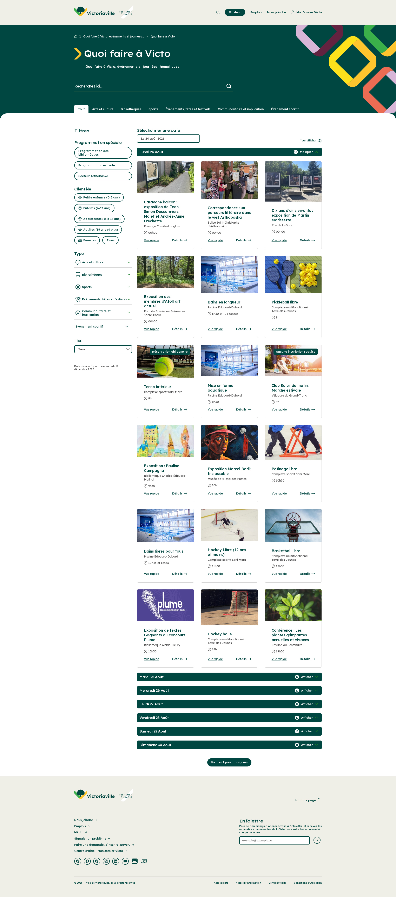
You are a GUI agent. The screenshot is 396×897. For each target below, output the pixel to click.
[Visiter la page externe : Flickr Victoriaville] (134, 862)
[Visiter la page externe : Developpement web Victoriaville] (144, 862)
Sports (153, 109)
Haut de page (305, 800)
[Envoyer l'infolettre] (317, 840)
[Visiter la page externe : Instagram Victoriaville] (106, 862)
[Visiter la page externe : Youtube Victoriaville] (125, 862)
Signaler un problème (90, 838)
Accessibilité (221, 882)
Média (79, 832)
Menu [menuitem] (237, 12)
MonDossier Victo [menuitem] (309, 12)
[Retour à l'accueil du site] (76, 36)
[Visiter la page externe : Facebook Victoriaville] (77, 862)
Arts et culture (102, 109)
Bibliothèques (131, 109)
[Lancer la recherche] (229, 86)
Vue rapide (151, 240)
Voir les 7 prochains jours (229, 762)
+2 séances (230, 313)
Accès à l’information (248, 882)
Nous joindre (83, 820)
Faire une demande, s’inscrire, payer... (102, 845)
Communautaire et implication (241, 109)
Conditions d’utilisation (308, 882)
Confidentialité (277, 882)
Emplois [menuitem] (256, 12)
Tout (81, 109)
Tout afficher (308, 140)
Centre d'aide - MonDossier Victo (98, 851)
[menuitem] (104, 12)
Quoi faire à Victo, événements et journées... (113, 36)
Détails (177, 240)
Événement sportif (285, 109)
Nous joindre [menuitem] (276, 12)
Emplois (80, 826)
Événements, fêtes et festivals (187, 109)
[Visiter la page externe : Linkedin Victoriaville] (115, 862)
